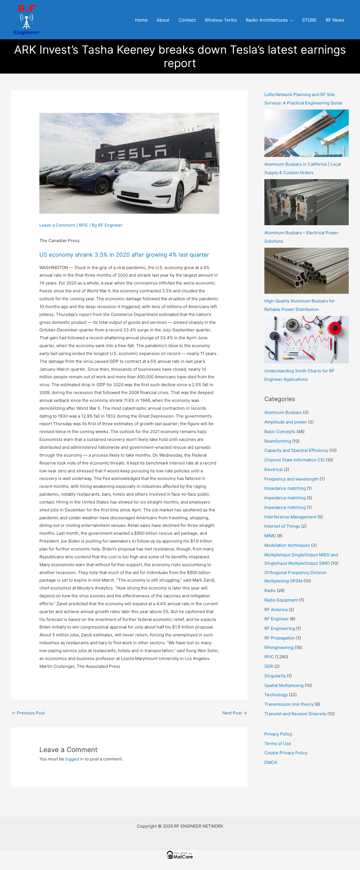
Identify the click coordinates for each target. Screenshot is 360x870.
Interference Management (290, 517)
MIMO (270, 535)
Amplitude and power (285, 422)
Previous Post (28, 713)
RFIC (83, 225)
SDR (268, 666)
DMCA (270, 762)
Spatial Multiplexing (283, 685)
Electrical (273, 469)
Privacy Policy (278, 734)
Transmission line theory (289, 704)
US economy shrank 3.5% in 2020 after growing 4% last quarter (124, 254)
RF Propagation (279, 638)
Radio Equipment (281, 600)
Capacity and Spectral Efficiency (296, 450)
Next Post (234, 713)
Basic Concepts (279, 431)
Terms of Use (277, 743)
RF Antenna (275, 609)
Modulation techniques (287, 545)
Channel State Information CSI (294, 460)
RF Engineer (276, 618)
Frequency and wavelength (291, 479)
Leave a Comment (57, 225)
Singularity (275, 675)
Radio (270, 590)
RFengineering (279, 647)
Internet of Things (282, 526)
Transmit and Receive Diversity (295, 713)
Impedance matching (285, 488)
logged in (74, 759)
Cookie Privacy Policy (285, 752)
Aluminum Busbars (283, 412)
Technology (276, 694)
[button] (290, 20)
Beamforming (277, 441)
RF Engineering (279, 628)
